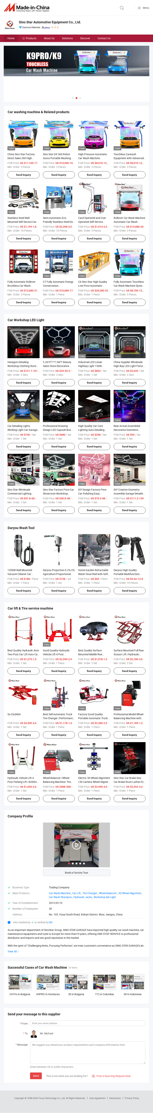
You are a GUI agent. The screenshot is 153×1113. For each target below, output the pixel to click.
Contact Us (104, 38)
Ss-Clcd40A (14, 714)
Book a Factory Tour (76, 872)
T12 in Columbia (104, 994)
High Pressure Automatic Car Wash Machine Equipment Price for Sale (92, 158)
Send (36, 1076)
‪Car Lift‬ (76, 893)
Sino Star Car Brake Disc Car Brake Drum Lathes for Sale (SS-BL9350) (129, 782)
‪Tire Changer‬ (89, 893)
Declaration (115, 1098)
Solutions (67, 38)
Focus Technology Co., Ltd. (52, 1098)
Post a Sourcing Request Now (111, 1076)
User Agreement (97, 1098)
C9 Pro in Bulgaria (20, 994)
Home (10, 38)
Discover (85, 38)
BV (51, 922)
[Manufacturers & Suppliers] (27, 7)
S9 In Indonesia (132, 994)
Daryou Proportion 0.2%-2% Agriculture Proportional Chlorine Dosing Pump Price (59, 574)
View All (12, 951)
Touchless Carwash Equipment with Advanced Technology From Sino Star (129, 158)
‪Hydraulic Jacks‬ (83, 897)
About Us (49, 38)
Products (31, 38)
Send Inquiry (23, 174)
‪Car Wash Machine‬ (60, 893)
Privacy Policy (132, 1098)
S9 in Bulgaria (76, 994)
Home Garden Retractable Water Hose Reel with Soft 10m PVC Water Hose (93, 574)
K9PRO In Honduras (48, 994)
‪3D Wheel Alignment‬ (129, 893)
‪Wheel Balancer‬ (108, 893)
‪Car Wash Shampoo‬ (60, 897)
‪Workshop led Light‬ (105, 897)
